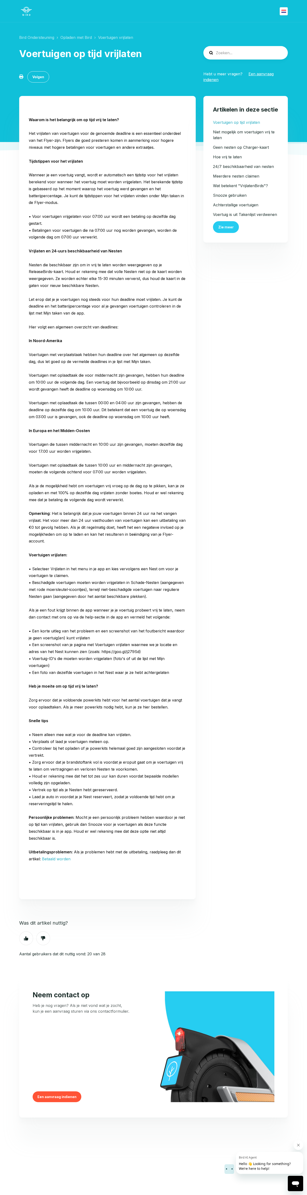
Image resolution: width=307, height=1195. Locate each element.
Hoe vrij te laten (227, 157)
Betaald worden (56, 858)
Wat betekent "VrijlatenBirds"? (240, 185)
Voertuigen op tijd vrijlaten (236, 122)
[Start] (26, 11)
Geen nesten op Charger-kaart (241, 147)
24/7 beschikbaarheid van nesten (243, 166)
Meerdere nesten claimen (236, 176)
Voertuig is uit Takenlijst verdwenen (245, 214)
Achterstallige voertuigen (235, 204)
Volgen (38, 77)
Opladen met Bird (76, 37)
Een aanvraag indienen (57, 1097)
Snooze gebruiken (230, 195)
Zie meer (226, 227)
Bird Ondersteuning (36, 37)
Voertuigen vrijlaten (115, 37)
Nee (43, 938)
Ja (26, 938)
